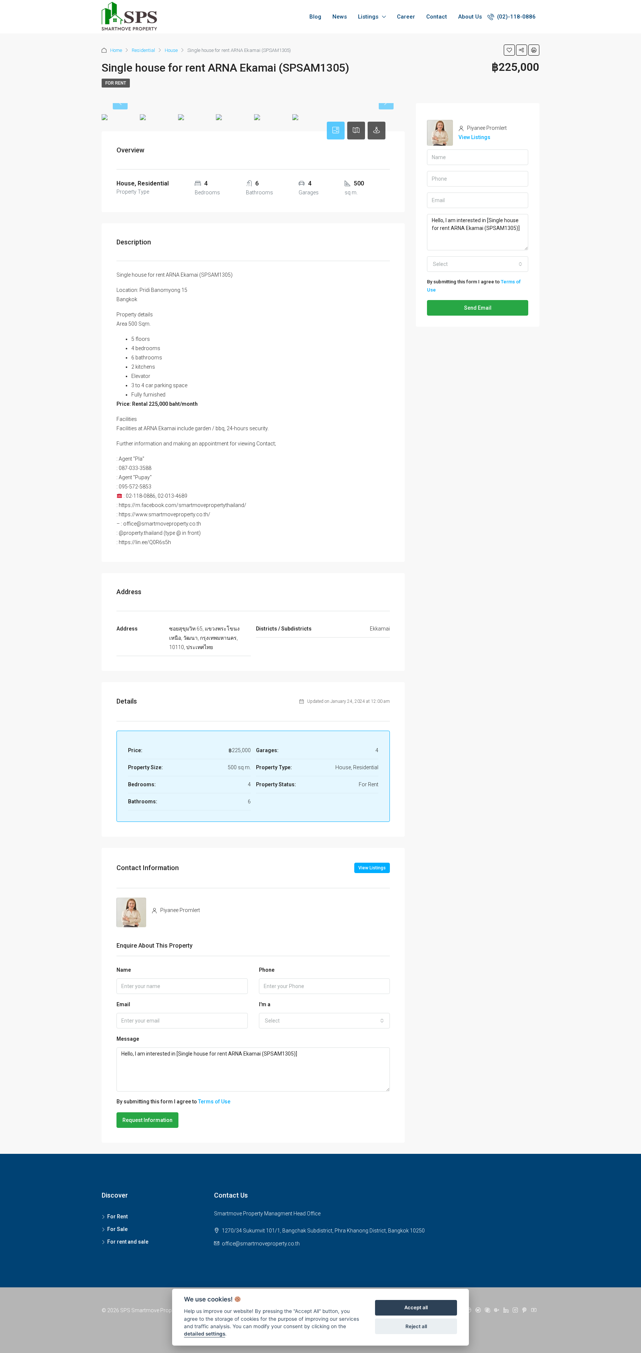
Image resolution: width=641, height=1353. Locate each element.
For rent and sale (127, 1242)
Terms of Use (214, 1102)
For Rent (115, 83)
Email (123, 1004)
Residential (143, 50)
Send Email (478, 308)
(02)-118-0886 (516, 16)
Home (116, 50)
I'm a (264, 1004)
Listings (368, 16)
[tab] (336, 130)
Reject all (416, 1326)
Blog (315, 16)
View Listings (372, 867)
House (171, 50)
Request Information (147, 1120)
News (339, 16)
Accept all (416, 1308)
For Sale (117, 1229)
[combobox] (324, 1020)
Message (127, 1039)
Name (123, 970)
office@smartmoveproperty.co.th (261, 1244)
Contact (436, 16)
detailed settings (204, 1334)
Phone (267, 970)
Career (406, 16)
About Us (470, 16)
